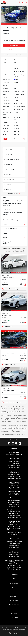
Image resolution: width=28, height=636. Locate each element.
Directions (14, 609)
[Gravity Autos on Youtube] (12, 443)
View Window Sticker (12, 139)
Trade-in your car (14, 596)
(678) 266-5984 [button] (15, 547)
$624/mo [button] (23, 397)
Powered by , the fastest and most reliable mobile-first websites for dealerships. (14, 629)
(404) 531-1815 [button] (15, 458)
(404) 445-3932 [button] (15, 538)
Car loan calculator (14, 605)
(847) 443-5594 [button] (15, 467)
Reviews (14, 588)
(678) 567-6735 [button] (15, 488)
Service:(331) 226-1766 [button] (15, 568)
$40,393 (5, 359)
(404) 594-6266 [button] (15, 506)
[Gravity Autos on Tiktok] (19, 443)
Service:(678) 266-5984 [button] (15, 529)
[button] (20, 2)
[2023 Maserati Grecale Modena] (14, 264)
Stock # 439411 (5, 351)
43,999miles (23, 279)
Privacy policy (14, 613)
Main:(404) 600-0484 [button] (15, 527)
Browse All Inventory (14, 45)
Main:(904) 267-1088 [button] (15, 515)
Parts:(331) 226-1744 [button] (15, 570)
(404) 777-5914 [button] (15, 556)
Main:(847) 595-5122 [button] (15, 476)
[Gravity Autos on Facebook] (8, 443)
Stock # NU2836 (5, 275)
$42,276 (5, 397)
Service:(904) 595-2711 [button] (15, 517)
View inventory (14, 583)
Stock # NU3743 (5, 388)
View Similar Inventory (14, 50)
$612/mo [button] (23, 321)
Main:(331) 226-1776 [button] (15, 566)
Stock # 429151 (5, 313)
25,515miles (23, 317)
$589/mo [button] (23, 284)
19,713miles (23, 355)
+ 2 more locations (14, 574)
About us (14, 592)
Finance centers (14, 600)
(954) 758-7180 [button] (15, 497)
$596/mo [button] (23, 359)
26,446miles (23, 393)
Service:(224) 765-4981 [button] (15, 478)
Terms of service (14, 617)
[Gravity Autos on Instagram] (16, 443)
